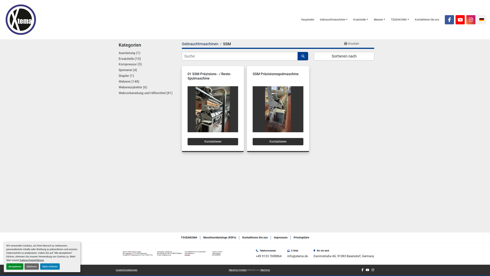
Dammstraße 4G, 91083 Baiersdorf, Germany (344, 256)
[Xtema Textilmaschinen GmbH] (173, 253)
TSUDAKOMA (399, 19)
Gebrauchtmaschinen (332, 19)
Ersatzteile (359, 19)
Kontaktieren (212, 141)
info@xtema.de (297, 256)
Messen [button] (378, 19)
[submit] (303, 56)
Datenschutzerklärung (32, 260)
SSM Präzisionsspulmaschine (276, 74)
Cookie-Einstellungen (126, 270)
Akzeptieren (14, 266)
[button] (334, 20)
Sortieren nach (344, 56)
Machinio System (238, 270)
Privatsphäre (301, 237)
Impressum (280, 237)
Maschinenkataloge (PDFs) (219, 237)
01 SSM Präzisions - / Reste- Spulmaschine (209, 76)
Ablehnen (32, 266)
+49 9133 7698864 (269, 256)
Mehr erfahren (50, 266)
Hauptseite (307, 19)
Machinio (265, 270)
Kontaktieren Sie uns (427, 19)
